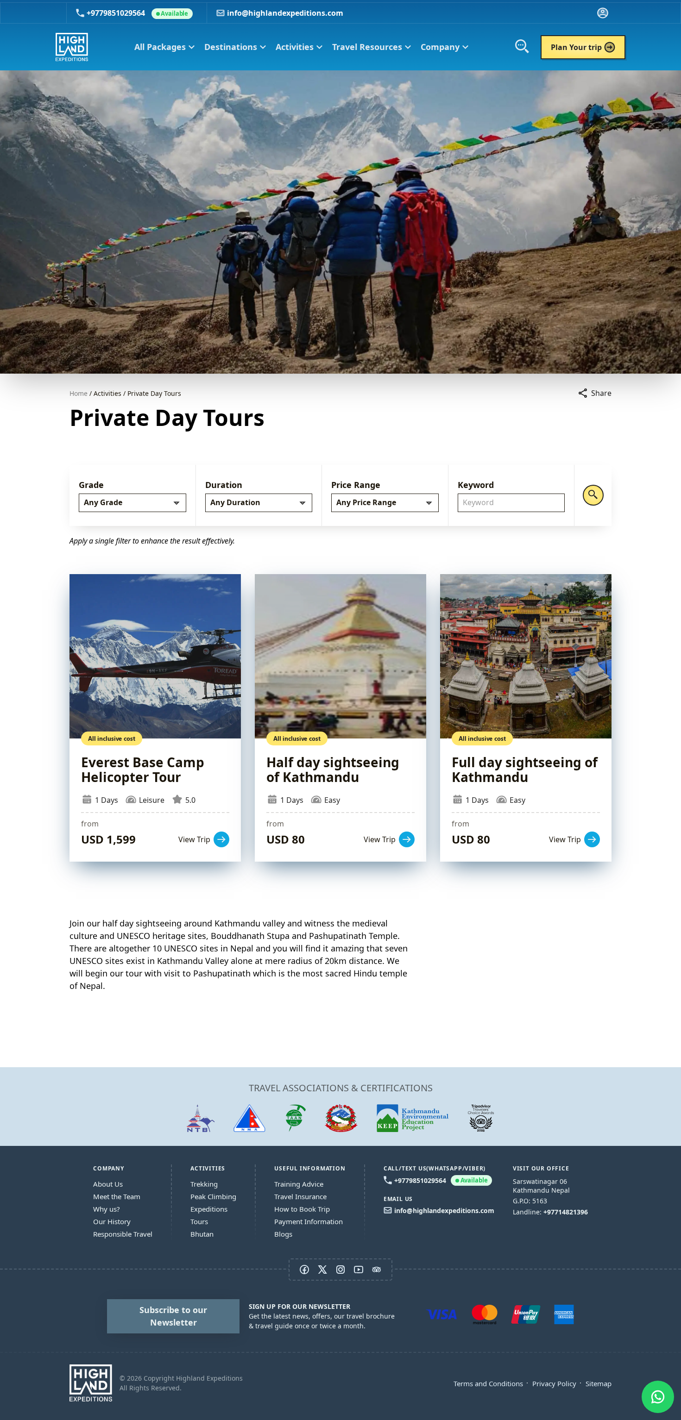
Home (78, 393)
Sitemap (599, 1383)
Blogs (283, 1234)
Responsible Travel (122, 1234)
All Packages (164, 47)
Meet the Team (116, 1196)
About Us (108, 1184)
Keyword (476, 484)
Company (445, 47)
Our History (112, 1221)
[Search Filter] (593, 495)
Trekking (204, 1184)
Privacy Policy (554, 1383)
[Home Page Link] (90, 1382)
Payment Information (308, 1221)
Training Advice (298, 1184)
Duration (223, 484)
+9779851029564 (138, 13)
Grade (91, 484)
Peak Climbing (213, 1196)
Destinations (235, 47)
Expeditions (208, 1209)
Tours (199, 1221)
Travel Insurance (300, 1196)
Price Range (355, 484)
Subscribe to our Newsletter (173, 1316)
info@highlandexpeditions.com (285, 13)
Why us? (106, 1209)
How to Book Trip (302, 1209)
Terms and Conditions (488, 1383)
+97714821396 (565, 1211)
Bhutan (202, 1234)
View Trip (155, 718)
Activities (299, 47)
